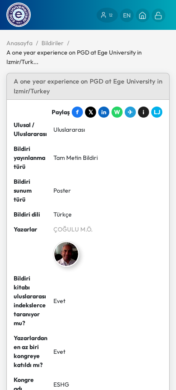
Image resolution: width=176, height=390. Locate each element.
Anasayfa (19, 43)
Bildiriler (52, 43)
